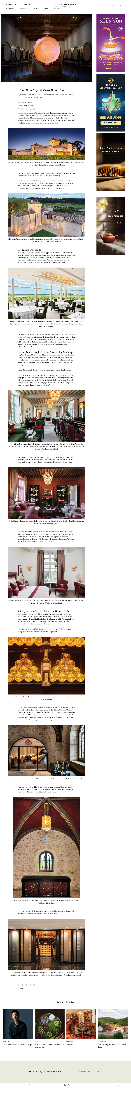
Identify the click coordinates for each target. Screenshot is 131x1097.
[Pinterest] (65, 1085)
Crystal (21, 988)
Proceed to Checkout (107, 1093)
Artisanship (102, 1041)
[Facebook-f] (62, 1085)
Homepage (10, 9)
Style (46, 9)
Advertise (93, 1085)
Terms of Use (107, 1085)
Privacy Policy (115, 1085)
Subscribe (24, 9)
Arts (36, 9)
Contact (87, 1085)
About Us (99, 1085)
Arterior (6, 1041)
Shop (27, 4)
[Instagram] (69, 1085)
